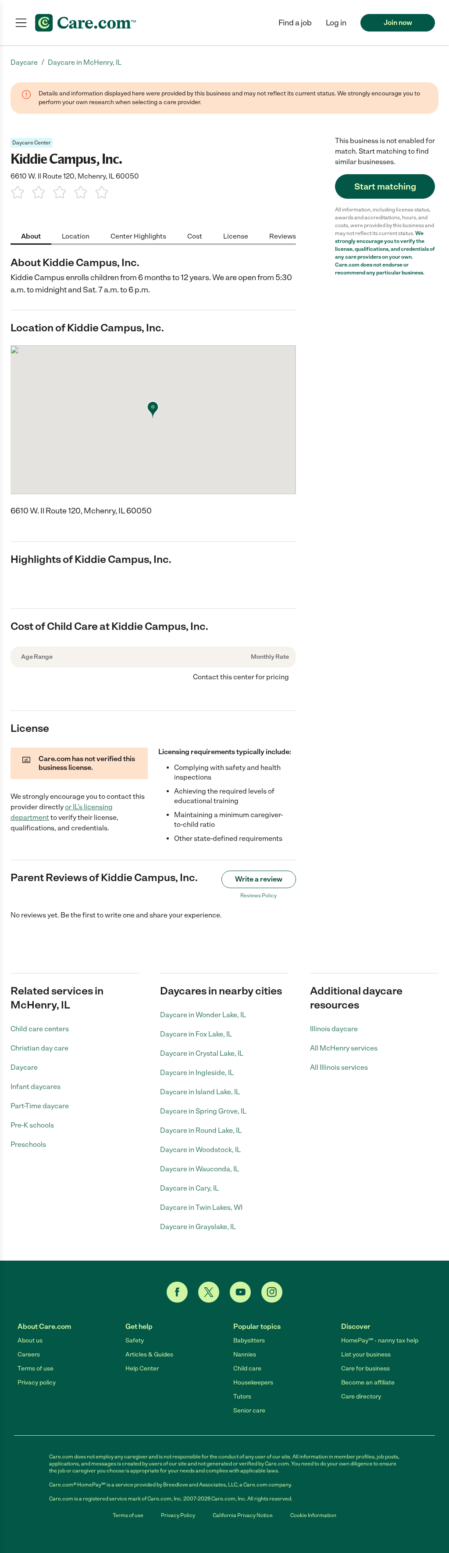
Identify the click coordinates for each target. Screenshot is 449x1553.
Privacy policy (37, 1382)
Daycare (24, 1067)
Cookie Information (313, 1515)
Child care (247, 1368)
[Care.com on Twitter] (208, 1292)
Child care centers (40, 1029)
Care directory (361, 1396)
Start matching (385, 186)
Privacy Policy (178, 1515)
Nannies (244, 1354)
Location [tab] (75, 236)
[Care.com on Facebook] (177, 1292)
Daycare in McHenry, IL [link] (84, 62)
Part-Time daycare (40, 1106)
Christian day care (39, 1048)
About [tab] (31, 236)
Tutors (242, 1396)
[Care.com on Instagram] (271, 1292)
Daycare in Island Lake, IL (200, 1092)
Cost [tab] (194, 236)
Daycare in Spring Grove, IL (203, 1111)
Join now (398, 22)
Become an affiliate (368, 1382)
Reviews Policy (258, 895)
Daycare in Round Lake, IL (201, 1130)
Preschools (28, 1144)
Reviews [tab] (282, 236)
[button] (336, 23)
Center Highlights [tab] (138, 236)
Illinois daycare (334, 1029)
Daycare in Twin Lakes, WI (201, 1207)
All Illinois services (339, 1067)
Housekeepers (253, 1382)
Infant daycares (36, 1086)
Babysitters (249, 1340)
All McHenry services (344, 1048)
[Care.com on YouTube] (240, 1292)
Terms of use (35, 1368)
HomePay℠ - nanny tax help (379, 1340)
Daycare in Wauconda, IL (199, 1169)
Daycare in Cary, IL (189, 1188)
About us (30, 1340)
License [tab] (235, 236)
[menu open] (21, 23)
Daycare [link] (24, 62)
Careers (29, 1354)
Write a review (258, 879)
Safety (134, 1340)
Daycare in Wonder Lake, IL (203, 1015)
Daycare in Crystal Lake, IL (201, 1053)
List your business (366, 1354)
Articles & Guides (149, 1354)
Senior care (249, 1410)
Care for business (365, 1368)
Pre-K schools (32, 1125)
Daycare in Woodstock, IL (200, 1149)
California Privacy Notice (243, 1515)
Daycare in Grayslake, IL (198, 1227)
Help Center (142, 1368)
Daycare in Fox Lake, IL (196, 1034)
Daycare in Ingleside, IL (197, 1072)
